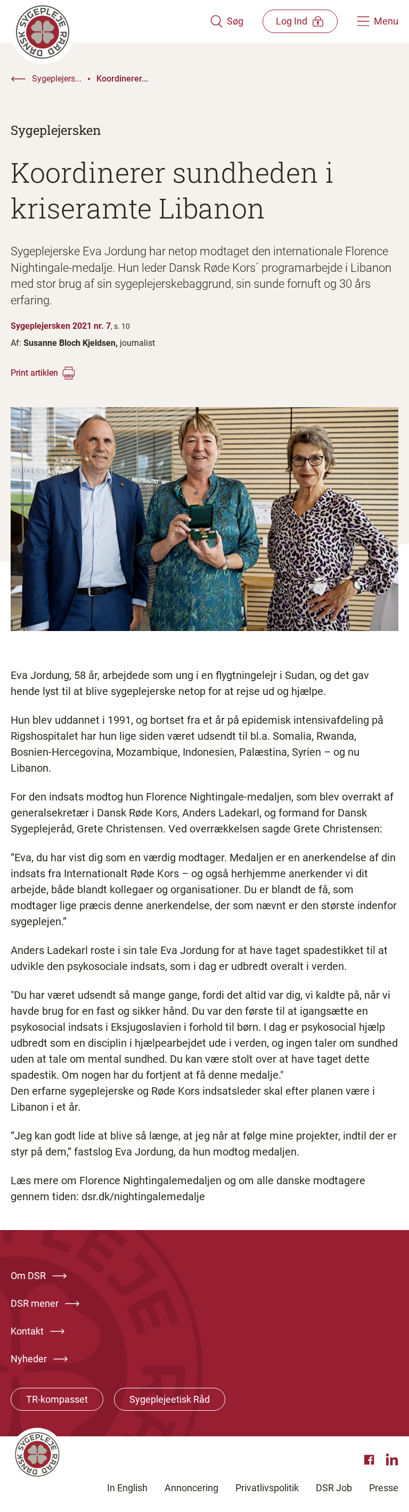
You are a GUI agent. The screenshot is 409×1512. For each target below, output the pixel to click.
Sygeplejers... (56, 79)
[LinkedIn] (392, 1459)
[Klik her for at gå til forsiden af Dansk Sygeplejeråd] (110, 21)
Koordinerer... (122, 79)
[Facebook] (370, 1459)
